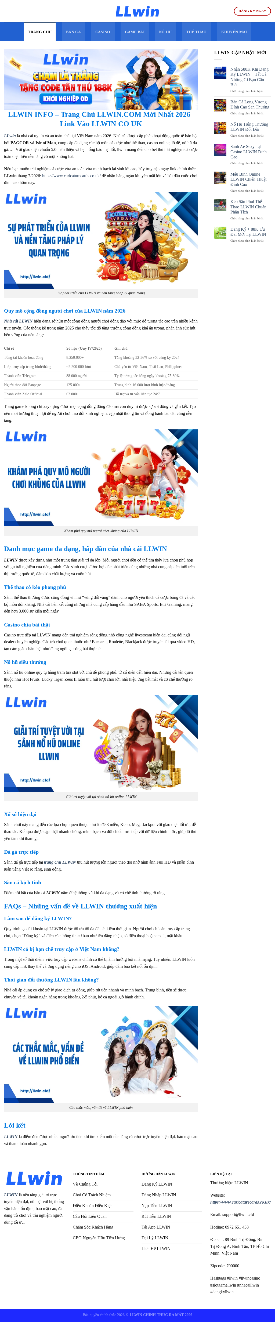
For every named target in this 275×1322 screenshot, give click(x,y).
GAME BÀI (134, 32)
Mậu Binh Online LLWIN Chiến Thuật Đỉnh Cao (248, 179)
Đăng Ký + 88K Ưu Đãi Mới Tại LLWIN (248, 232)
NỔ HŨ (165, 32)
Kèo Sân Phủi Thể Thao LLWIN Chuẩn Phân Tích (248, 206)
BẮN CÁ (73, 32)
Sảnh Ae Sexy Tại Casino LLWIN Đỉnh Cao (248, 151)
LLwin (10, 135)
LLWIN (11, 1195)
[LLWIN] (137, 11)
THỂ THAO (196, 32)
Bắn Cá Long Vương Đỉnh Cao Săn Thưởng (249, 104)
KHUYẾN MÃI (234, 32)
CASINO (102, 32)
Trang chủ (40, 32)
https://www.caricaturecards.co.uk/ (71, 175)
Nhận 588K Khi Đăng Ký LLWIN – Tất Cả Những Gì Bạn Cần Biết (249, 77)
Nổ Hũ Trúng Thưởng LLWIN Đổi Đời (249, 127)
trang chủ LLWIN (60, 862)
